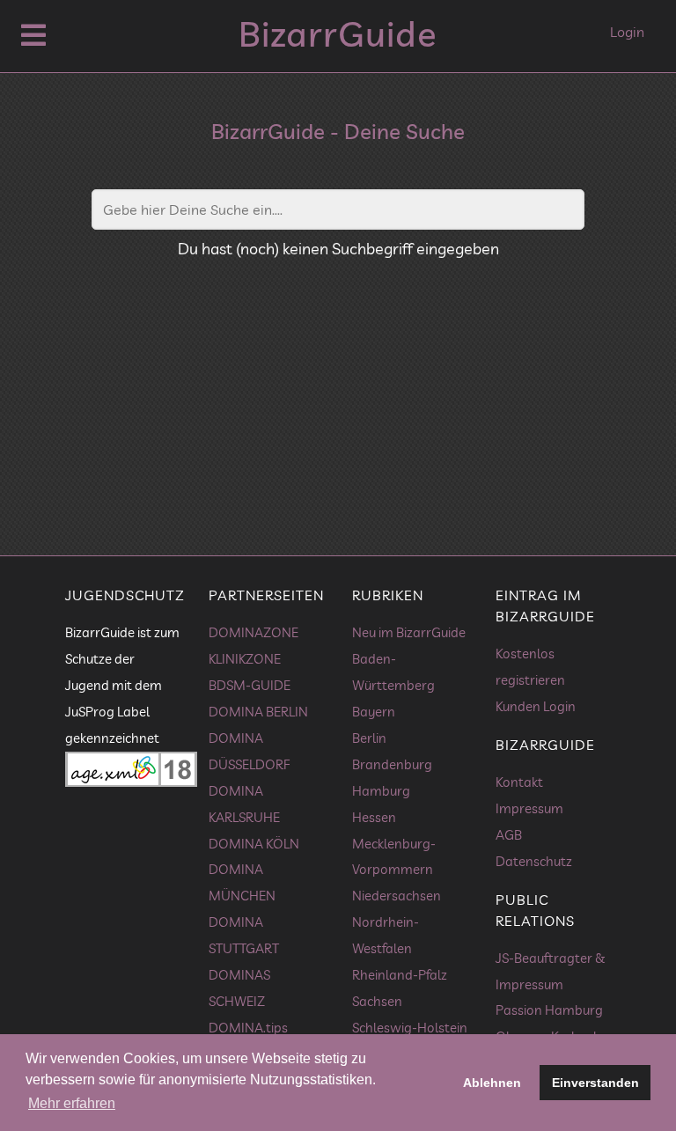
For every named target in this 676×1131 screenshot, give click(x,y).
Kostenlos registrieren (530, 666)
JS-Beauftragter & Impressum (551, 971)
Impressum (529, 808)
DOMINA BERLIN (258, 711)
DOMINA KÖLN (254, 843)
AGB (509, 834)
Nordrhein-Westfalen (385, 935)
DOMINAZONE (253, 632)
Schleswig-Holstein (409, 1027)
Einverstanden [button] (595, 1083)
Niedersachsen (396, 895)
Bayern (373, 711)
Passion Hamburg (549, 1010)
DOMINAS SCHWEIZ (239, 988)
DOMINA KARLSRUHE (244, 804)
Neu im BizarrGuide (409, 632)
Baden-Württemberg (393, 672)
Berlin (369, 738)
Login (627, 32)
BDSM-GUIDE (249, 685)
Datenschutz (534, 861)
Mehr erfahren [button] (71, 1103)
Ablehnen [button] (492, 1083)
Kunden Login (536, 706)
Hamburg (381, 790)
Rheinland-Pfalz (399, 974)
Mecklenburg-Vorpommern (394, 856)
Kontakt (519, 782)
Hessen (374, 817)
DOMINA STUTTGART (244, 935)
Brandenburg (392, 764)
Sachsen (377, 1001)
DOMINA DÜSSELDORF (249, 751)
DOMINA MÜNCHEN (242, 882)
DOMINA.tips (248, 1027)
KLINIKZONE (245, 658)
